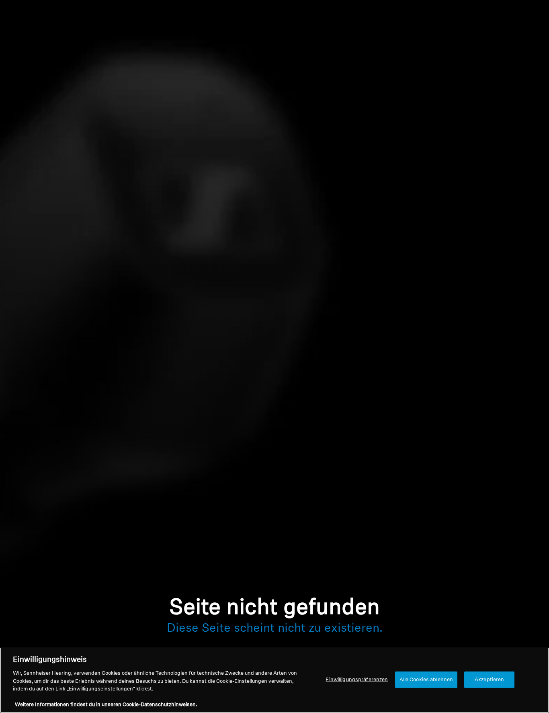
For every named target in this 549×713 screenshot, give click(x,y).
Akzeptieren (489, 679)
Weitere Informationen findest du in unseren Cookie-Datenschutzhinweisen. (106, 704)
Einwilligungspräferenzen (357, 679)
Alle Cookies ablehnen (426, 679)
